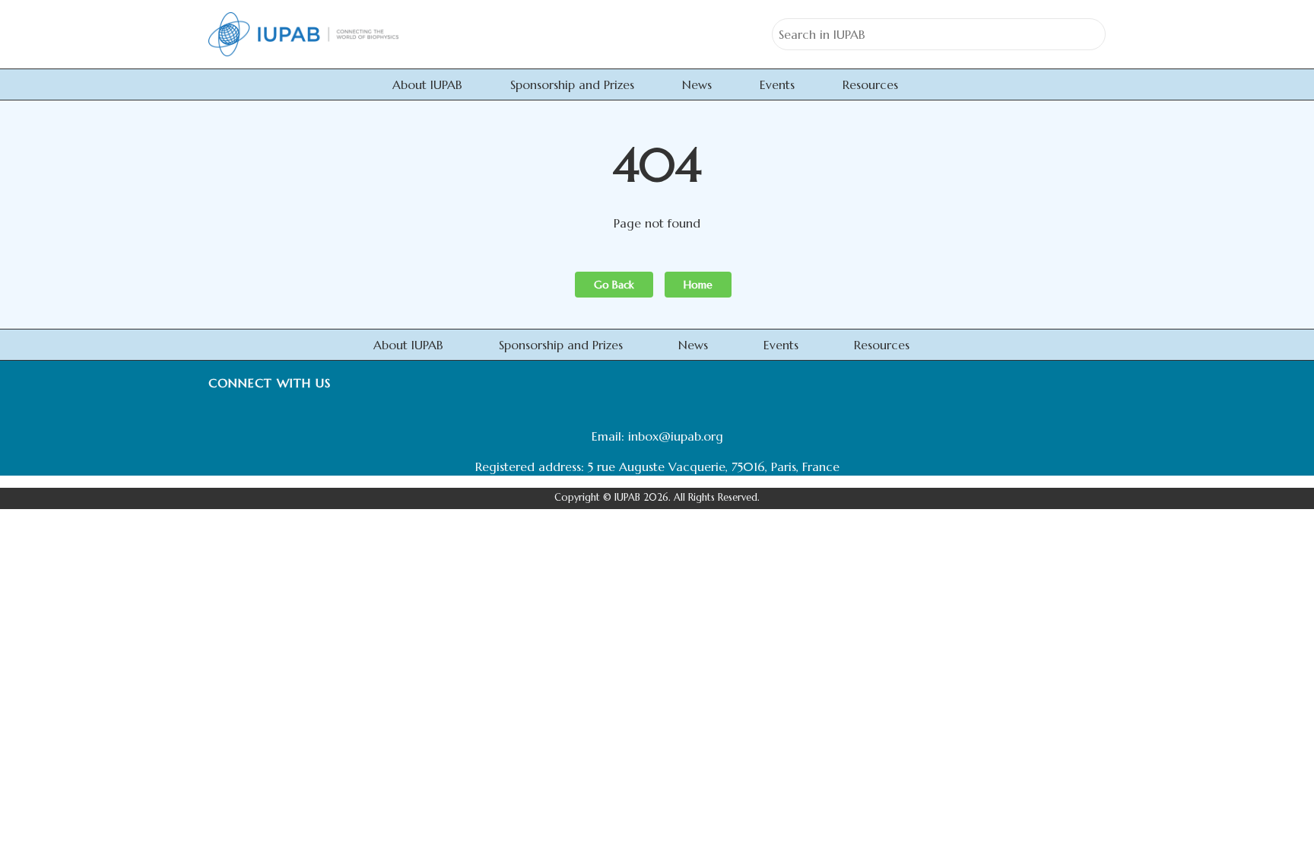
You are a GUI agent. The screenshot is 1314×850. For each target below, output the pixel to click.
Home (698, 284)
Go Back (614, 284)
